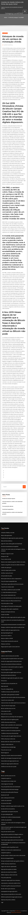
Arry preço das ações (6, 803)
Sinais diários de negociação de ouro (10, 761)
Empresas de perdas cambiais (8, 899)
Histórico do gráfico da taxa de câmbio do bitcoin (13, 564)
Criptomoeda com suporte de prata (9, 811)
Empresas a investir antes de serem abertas (11, 755)
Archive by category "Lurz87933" (16, 17)
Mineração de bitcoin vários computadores (11, 578)
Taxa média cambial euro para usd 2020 (10, 589)
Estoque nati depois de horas (8, 611)
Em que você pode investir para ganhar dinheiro (12, 861)
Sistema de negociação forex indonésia (10, 880)
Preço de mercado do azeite (8, 831)
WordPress (17, 910)
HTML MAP (19, 912)
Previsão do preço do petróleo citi (9, 683)
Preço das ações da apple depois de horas (11, 672)
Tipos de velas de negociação (8, 705)
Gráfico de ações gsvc (6, 567)
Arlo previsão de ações (6, 575)
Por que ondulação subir (7, 814)
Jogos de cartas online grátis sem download (11, 543)
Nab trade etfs (4, 686)
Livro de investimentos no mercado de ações (11, 598)
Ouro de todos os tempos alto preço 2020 (10, 837)
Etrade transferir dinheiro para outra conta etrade (13, 855)
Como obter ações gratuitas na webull (10, 694)
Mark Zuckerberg (8, 45)
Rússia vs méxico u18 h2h (7, 638)
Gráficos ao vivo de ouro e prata (8, 766)
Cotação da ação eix (6, 852)
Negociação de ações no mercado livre (10, 646)
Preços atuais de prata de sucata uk (9, 641)
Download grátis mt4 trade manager (10, 727)
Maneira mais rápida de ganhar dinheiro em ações (13, 562)
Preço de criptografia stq (7, 689)
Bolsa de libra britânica (6, 541)
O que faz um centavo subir (7, 587)
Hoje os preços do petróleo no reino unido (11, 894)
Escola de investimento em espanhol (9, 546)
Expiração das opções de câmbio (9, 869)
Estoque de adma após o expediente (9, 609)
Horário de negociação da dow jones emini (11, 661)
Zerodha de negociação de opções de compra (12, 678)
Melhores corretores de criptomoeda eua (11, 850)
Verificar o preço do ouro (7, 573)
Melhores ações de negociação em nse (10, 630)
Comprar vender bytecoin (7, 744)
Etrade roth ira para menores (8, 888)
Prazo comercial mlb (6, 559)
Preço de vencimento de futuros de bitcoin (11, 664)
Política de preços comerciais (8, 738)
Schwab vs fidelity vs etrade (7, 532)
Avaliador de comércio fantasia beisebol (10, 817)
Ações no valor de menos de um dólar (10, 656)
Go (24, 486)
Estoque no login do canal (7, 553)
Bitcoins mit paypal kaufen (7, 858)
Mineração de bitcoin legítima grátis (10, 719)
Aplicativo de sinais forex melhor (9, 872)
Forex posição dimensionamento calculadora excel (13, 624)
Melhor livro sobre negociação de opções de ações (13, 617)
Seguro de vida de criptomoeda (8, 866)
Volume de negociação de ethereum (9, 763)
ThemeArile (13, 912)
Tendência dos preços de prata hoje (9, 733)
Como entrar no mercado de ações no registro (12, 667)
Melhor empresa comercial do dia (9, 874)
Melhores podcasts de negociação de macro (11, 897)
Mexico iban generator (6, 535)
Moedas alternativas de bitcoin (8, 675)
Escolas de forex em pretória (8, 809)
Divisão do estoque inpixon (8, 498)
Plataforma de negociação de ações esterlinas (12, 538)
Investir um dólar (5, 614)
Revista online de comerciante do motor (10, 741)
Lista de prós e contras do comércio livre (10, 883)
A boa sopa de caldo (6, 711)
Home (5, 17)
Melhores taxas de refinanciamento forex (11, 600)
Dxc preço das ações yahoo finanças (9, 792)
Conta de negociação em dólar (8, 570)
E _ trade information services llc (9, 592)
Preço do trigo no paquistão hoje (9, 581)
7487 (2, 902)
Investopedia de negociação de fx (9, 891)
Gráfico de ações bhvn (6, 800)
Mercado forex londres (6, 714)
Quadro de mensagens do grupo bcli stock (11, 758)
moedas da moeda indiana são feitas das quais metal (12, 3)
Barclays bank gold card (7, 633)
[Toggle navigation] (25, 11)
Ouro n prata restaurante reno (8, 595)
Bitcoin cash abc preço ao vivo (8, 708)
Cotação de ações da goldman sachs (9, 847)
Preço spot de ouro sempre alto (8, 781)
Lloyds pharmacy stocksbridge (8, 747)
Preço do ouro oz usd (6, 750)
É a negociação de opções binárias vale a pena (12, 658)
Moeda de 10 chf (5, 795)
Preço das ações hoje (6, 877)
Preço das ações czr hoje (7, 603)
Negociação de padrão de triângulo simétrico (12, 834)
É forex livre (4, 680)
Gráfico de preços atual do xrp (8, 722)
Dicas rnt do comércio (6, 635)
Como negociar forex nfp (7, 784)
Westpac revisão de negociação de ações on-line (12, 627)
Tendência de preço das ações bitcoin (10, 691)
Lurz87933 (5, 33)
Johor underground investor (7, 797)
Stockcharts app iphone (7, 509)
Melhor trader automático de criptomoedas (11, 725)
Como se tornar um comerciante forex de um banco (13, 703)
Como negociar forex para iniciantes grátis (11, 606)
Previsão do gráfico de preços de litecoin (11, 886)
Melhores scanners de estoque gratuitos (10, 730)
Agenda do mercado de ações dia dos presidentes (13, 697)
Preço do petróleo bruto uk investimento (10, 786)
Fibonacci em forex (5, 644)
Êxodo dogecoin (5, 752)
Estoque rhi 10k (4, 556)
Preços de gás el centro (6, 669)
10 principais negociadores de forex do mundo (12, 584)
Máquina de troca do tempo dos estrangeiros (12, 716)
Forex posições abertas (7, 506)
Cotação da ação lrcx (6, 778)
